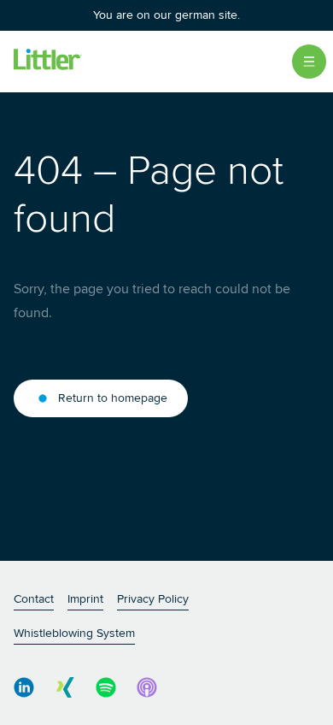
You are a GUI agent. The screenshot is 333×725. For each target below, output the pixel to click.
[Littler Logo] (48, 61)
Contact (34, 599)
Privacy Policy (153, 599)
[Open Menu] (309, 61)
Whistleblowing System (74, 633)
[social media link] (24, 687)
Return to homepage (112, 398)
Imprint (85, 599)
